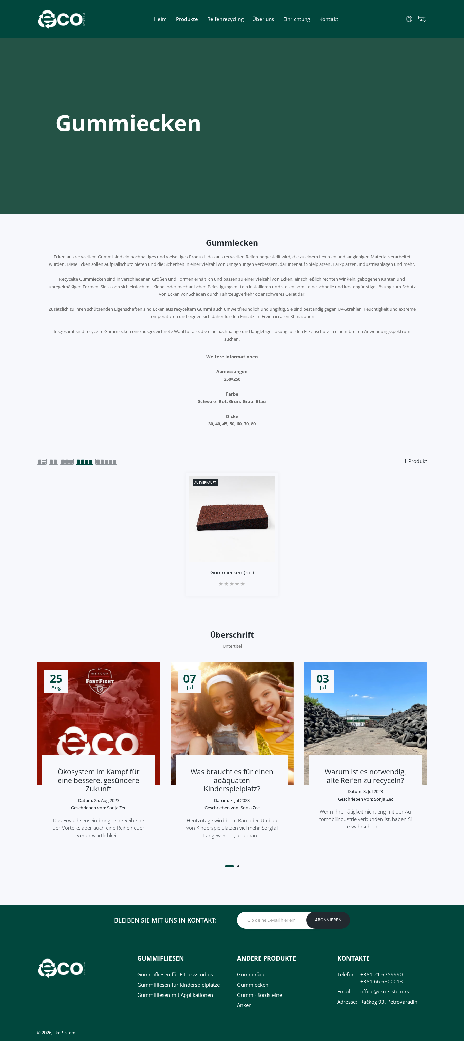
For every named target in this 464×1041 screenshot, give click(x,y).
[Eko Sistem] (61, 19)
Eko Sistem (64, 1032)
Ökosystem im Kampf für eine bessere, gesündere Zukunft (99, 780)
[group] (232, 126)
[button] (229, 866)
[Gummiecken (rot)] (232, 519)
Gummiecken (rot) (232, 572)
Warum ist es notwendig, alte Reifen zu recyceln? (365, 776)
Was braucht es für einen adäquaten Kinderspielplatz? (232, 780)
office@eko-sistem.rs (384, 991)
